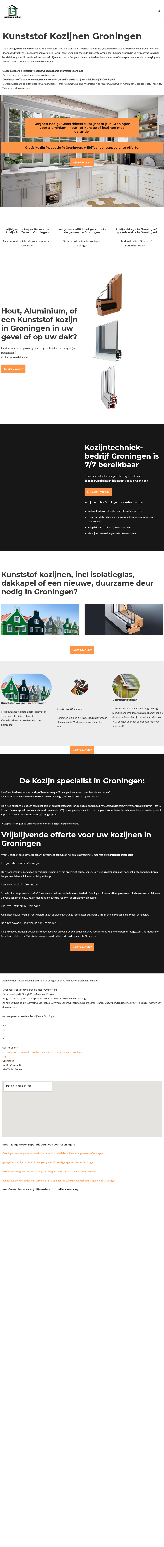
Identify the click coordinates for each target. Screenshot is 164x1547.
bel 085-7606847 (82, 162)
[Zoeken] (159, 10)
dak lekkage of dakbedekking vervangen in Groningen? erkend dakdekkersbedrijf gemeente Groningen (58, 1180)
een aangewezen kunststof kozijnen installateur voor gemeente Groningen (42, 1051)
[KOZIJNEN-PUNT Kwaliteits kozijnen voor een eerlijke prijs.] (12, 10)
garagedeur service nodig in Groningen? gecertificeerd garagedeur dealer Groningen (48, 1162)
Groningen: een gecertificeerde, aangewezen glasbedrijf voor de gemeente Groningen (49, 1171)
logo (4, 1056)
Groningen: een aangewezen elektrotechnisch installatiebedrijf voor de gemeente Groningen (52, 1153)
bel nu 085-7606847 (98, 491)
